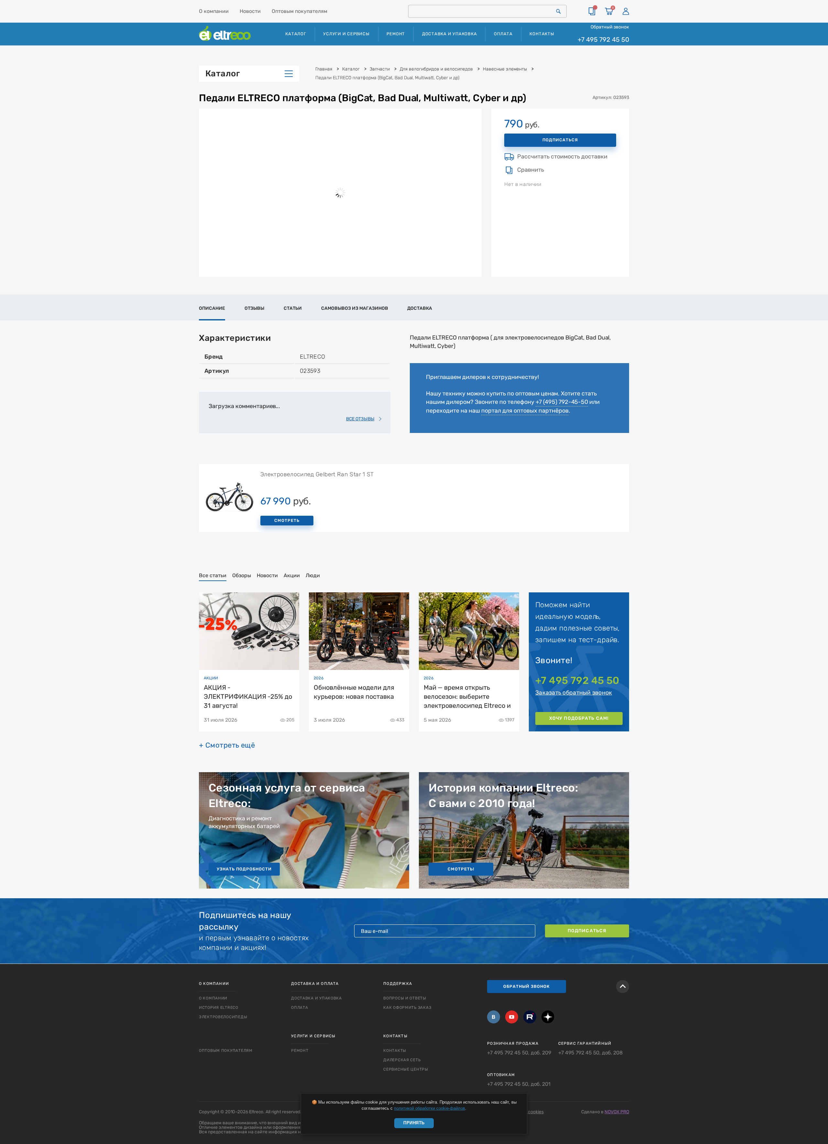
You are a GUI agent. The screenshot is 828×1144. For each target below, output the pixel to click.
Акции (292, 575)
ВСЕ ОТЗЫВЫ (360, 419)
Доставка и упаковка (449, 33)
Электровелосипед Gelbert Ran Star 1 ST (317, 474)
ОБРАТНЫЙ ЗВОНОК (526, 986)
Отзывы (254, 308)
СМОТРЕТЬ (287, 520)
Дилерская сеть (401, 1060)
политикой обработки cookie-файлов (429, 1108)
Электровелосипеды (223, 1017)
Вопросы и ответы (404, 998)
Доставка (419, 308)
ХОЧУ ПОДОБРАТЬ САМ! (579, 718)
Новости (250, 11)
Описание (212, 308)
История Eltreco (218, 1007)
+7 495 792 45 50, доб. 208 (590, 1052)
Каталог (222, 74)
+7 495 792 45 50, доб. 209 (519, 1052)
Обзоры (241, 575)
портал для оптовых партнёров (525, 410)
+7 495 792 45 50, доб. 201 (518, 1084)
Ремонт (396, 33)
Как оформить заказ (407, 1007)
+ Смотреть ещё (227, 745)
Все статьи (212, 575)
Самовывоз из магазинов (354, 308)
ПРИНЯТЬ (414, 1122)
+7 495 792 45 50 (603, 39)
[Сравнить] (592, 11)
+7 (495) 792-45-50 (562, 401)
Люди (313, 575)
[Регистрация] (626, 11)
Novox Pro (617, 1112)
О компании (214, 11)
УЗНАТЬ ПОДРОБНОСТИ (244, 869)
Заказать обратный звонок (573, 692)
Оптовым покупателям (299, 11)
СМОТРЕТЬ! (461, 869)
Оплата (503, 33)
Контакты (541, 33)
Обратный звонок (610, 26)
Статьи (293, 308)
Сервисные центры (405, 1069)
